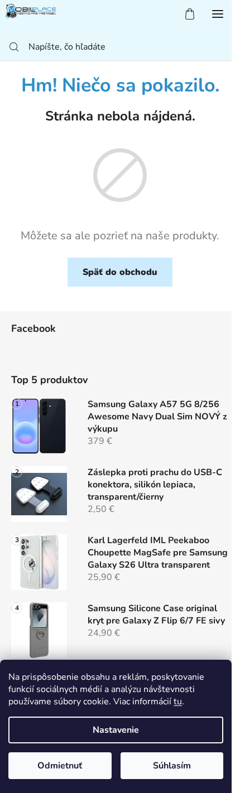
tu (178, 701)
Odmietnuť (59, 766)
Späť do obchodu (120, 272)
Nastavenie (116, 730)
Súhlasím (172, 766)
